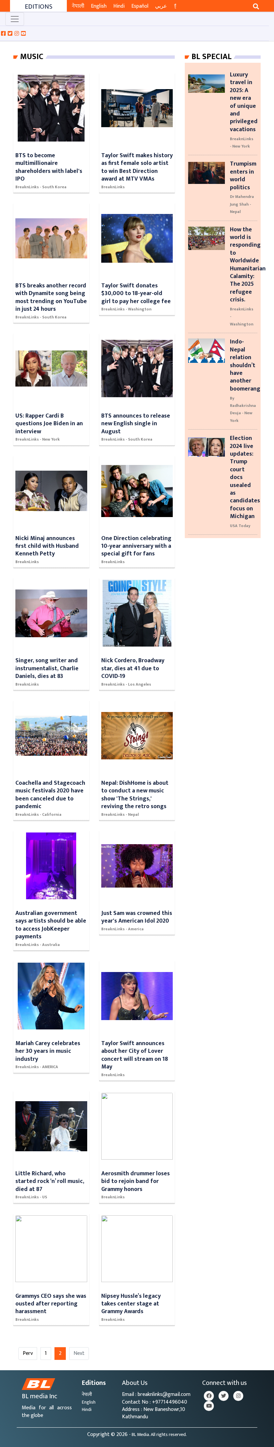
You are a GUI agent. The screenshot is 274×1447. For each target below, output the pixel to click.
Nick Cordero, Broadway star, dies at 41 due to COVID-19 (132, 668)
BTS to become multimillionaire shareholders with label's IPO (48, 167)
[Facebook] (209, 1396)
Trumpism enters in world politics (243, 175)
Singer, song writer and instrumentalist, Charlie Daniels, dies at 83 (47, 668)
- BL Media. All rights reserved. (158, 1434)
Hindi (119, 6)
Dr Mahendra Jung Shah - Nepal (242, 204)
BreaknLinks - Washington (126, 309)
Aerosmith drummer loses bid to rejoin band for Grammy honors (135, 1181)
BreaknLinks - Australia (37, 944)
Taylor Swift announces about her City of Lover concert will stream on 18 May (134, 1054)
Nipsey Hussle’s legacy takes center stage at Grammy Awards (131, 1303)
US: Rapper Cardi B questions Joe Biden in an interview (49, 423)
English (99, 6)
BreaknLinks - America (122, 929)
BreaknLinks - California (38, 814)
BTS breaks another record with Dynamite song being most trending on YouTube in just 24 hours (51, 297)
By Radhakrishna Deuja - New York (243, 409)
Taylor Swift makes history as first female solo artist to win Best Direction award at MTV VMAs (137, 167)
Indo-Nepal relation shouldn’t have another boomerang (245, 365)
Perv (28, 1353)
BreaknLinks (113, 187)
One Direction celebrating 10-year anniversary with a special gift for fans (136, 546)
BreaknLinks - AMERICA (36, 1066)
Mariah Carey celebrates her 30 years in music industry (47, 1051)
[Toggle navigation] (14, 19)
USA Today (240, 525)
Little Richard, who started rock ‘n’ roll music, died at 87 (49, 1181)
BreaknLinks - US (31, 1197)
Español (139, 6)
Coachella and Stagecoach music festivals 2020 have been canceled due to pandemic (50, 794)
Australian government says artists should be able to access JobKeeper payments (50, 924)
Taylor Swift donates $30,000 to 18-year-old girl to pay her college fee (136, 293)
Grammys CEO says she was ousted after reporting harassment (50, 1303)
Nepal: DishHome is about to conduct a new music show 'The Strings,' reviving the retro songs (134, 794)
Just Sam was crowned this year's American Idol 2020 (136, 917)
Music (31, 56)
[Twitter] (224, 1396)
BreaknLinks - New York (37, 439)
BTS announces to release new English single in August (135, 423)
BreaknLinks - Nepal (120, 814)
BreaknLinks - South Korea (40, 187)
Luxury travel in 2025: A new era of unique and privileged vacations (244, 102)
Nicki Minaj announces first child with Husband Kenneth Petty (47, 546)
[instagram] (238, 1396)
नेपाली (78, 6)
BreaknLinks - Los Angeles (126, 684)
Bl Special (211, 56)
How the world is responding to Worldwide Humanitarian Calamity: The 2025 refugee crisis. (248, 265)
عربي (161, 6)
